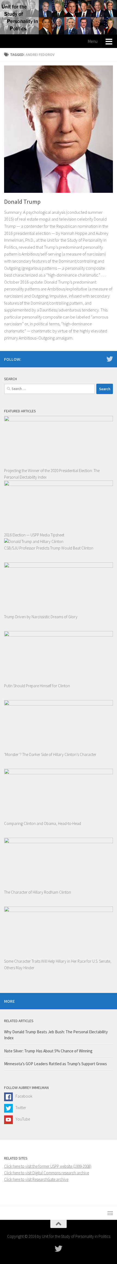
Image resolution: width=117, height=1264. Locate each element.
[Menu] (110, 1213)
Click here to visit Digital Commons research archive (46, 1172)
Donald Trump (22, 201)
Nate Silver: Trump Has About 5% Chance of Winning (48, 1050)
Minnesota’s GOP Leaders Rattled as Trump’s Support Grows (55, 1063)
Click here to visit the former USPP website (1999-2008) (47, 1166)
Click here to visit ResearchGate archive (36, 1179)
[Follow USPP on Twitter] (109, 359)
